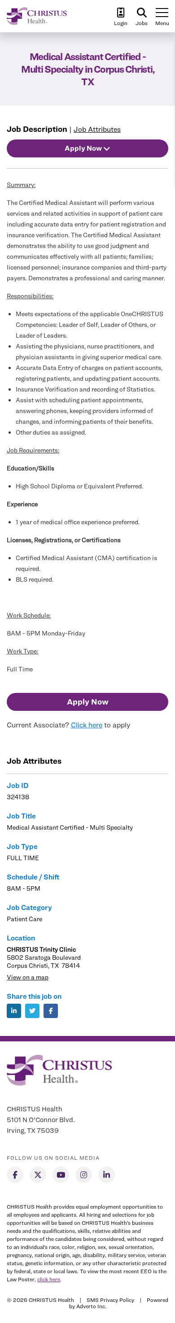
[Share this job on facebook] (51, 1011)
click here (48, 1279)
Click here (86, 725)
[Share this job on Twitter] (32, 1011)
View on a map (27, 977)
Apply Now (88, 701)
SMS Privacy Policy (110, 1300)
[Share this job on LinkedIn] (14, 1011)
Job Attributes (97, 129)
